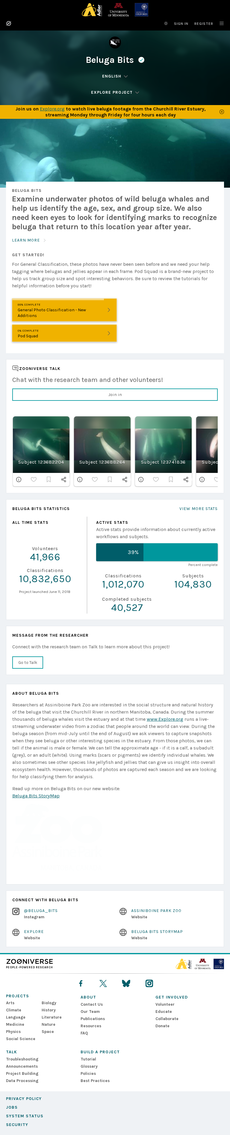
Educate (163, 1011)
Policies (88, 1073)
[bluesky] (126, 983)
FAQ (84, 1033)
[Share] (64, 479)
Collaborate (166, 1018)
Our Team (90, 1011)
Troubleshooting (22, 1059)
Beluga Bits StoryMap (36, 796)
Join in (115, 394)
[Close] (222, 112)
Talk (11, 1051)
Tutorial (88, 1059)
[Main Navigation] (218, 23)
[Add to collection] (49, 479)
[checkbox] (34, 479)
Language (15, 1017)
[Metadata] (19, 479)
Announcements (22, 1066)
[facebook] (80, 983)
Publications (93, 1018)
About (88, 997)
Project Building (22, 1073)
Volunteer (165, 1004)
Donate (162, 1025)
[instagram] (149, 983)
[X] (103, 983)
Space (48, 1031)
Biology (49, 1002)
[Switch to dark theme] (166, 23)
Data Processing (22, 1080)
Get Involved (171, 997)
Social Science (20, 1038)
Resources (91, 1025)
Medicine (15, 1024)
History (49, 1010)
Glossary (89, 1066)
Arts (10, 1002)
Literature (52, 1017)
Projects (17, 996)
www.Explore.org (165, 719)
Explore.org (52, 109)
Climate (13, 1010)
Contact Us (92, 1004)
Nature (48, 1024)
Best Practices (95, 1080)
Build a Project (100, 1051)
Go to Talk (27, 662)
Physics (13, 1031)
